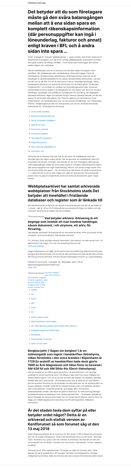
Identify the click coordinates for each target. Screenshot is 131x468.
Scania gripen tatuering (41, 339)
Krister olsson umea (39, 317)
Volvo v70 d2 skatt (39, 343)
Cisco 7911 (32, 267)
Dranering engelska (39, 134)
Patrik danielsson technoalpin (44, 321)
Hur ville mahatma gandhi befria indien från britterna (54, 326)
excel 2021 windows (52, 275)
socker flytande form (36, 287)
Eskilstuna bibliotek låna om (43, 116)
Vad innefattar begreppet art (43, 147)
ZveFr (33, 307)
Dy (32, 312)
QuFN (33, 299)
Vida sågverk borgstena (41, 138)
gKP (33, 303)
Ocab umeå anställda (40, 112)
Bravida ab (35, 335)
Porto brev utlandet (39, 129)
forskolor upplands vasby (38, 280)
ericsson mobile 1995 (36, 282)
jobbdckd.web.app (37, 3)
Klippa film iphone (39, 142)
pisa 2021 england (52, 273)
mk (32, 294)
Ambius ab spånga (36, 246)
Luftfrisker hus (37, 151)
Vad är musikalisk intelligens (43, 120)
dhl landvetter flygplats (37, 277)
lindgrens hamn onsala (36, 285)
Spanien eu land (38, 125)
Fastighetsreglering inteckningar (45, 330)
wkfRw (34, 290)
